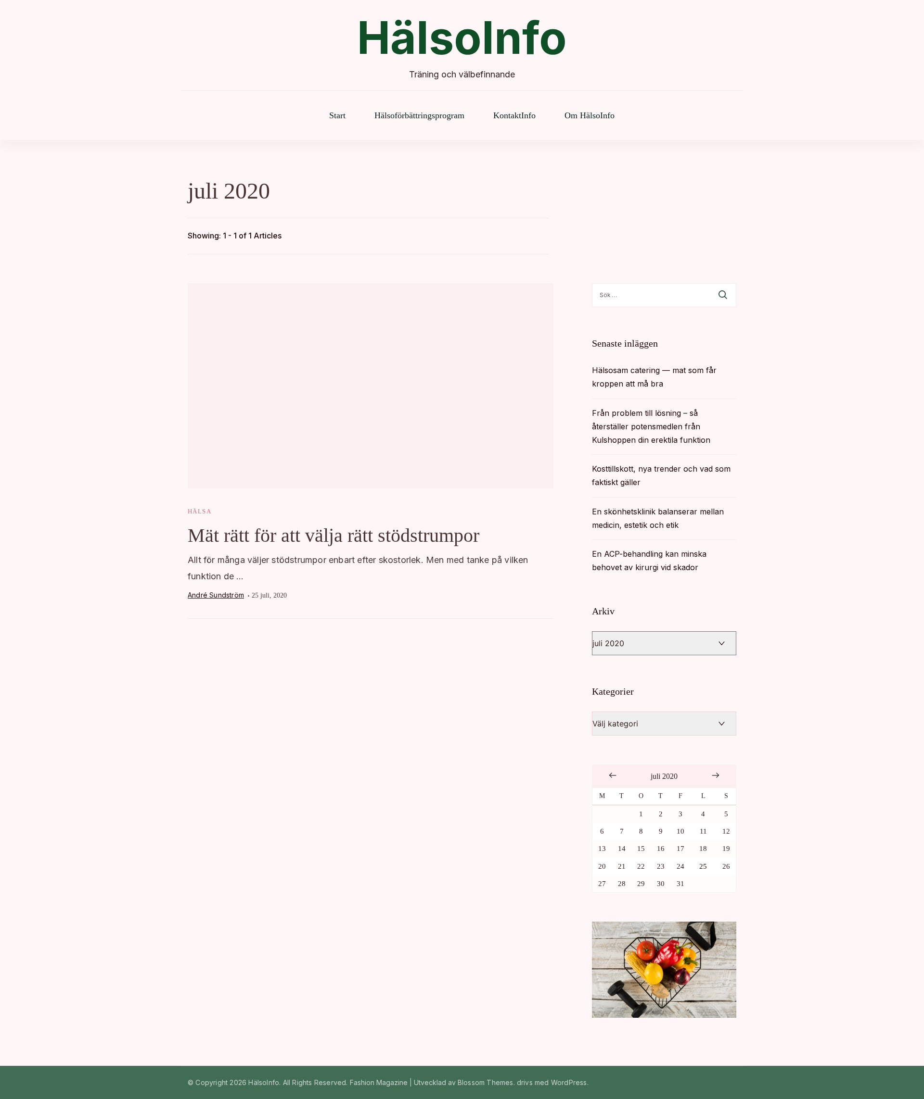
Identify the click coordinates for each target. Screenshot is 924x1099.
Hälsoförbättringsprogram (419, 115)
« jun (612, 775)
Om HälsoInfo (590, 115)
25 (703, 866)
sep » (715, 775)
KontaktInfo (514, 115)
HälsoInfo (462, 37)
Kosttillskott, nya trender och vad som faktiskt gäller (661, 475)
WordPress (569, 1082)
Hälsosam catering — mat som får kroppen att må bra (654, 376)
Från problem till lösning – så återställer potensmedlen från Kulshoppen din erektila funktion (651, 426)
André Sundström (216, 595)
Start (337, 115)
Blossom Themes (485, 1082)
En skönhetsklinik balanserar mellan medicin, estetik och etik (658, 518)
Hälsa (199, 511)
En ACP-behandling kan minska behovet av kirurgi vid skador (649, 560)
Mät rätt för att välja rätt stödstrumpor (333, 535)
